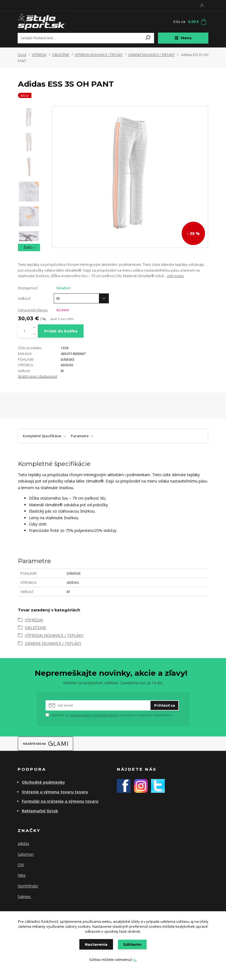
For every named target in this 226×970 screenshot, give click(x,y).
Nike (22, 875)
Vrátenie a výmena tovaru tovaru (55, 791)
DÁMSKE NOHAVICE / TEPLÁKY (151, 54)
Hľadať (148, 38)
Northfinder (28, 886)
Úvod (22, 54)
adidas (23, 843)
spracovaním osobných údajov (94, 715)
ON (21, 864)
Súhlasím (132, 944)
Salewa (24, 896)
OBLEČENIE (60, 54)
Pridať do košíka (60, 331)
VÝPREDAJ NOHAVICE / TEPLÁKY (99, 54)
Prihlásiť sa (164, 705)
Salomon (26, 854)
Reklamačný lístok (40, 810)
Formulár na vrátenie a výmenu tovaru (60, 801)
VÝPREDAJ (39, 54)
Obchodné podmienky (43, 782)
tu (134, 959)
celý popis (175, 275)
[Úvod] (50, 22)
